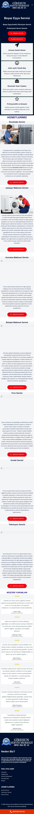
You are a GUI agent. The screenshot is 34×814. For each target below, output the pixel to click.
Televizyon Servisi (6, 792)
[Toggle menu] (32, 5)
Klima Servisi (5, 794)
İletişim (3, 780)
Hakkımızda (4, 774)
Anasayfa (3, 772)
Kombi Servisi (5, 790)
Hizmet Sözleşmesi (6, 776)
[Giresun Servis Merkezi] (15, 4)
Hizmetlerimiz (5, 778)
